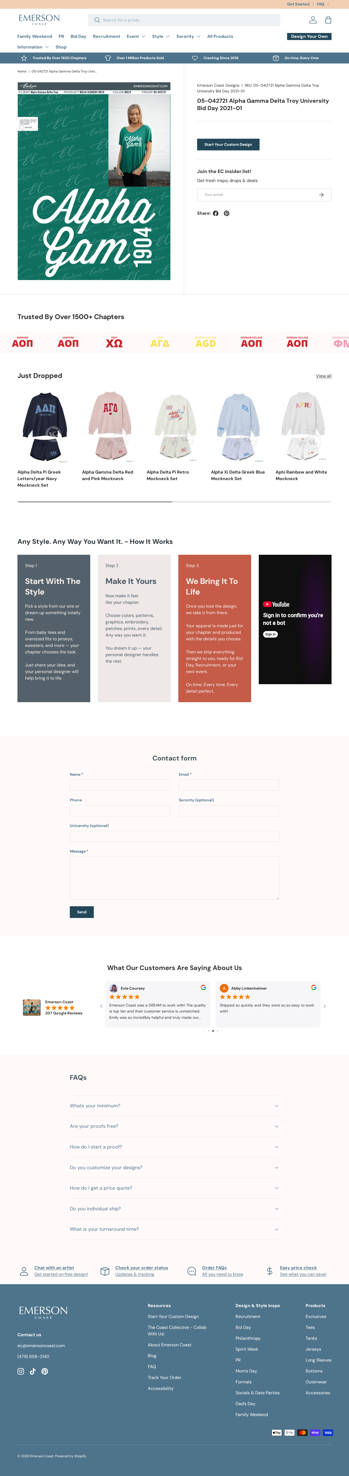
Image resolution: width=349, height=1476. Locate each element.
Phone (76, 800)
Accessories (318, 1393)
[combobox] (184, 20)
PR (61, 36)
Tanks (311, 1338)
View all (324, 376)
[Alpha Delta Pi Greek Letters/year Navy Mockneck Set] (45, 426)
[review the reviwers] (203, 988)
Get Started (298, 4)
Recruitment (106, 36)
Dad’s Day (245, 1404)
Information (30, 47)
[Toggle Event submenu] (143, 36)
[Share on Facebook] (215, 213)
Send (81, 912)
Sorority (185, 36)
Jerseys (313, 1349)
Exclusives (316, 1316)
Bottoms (314, 1371)
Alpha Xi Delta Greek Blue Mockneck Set (238, 475)
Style (157, 36)
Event (133, 36)
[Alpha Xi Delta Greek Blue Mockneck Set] (239, 426)
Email (184, 774)
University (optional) (89, 825)
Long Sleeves (319, 1360)
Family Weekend (34, 36)
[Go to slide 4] (208, 1031)
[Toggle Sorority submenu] (198, 36)
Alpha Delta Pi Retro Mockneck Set (168, 475)
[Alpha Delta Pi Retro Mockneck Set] (175, 426)
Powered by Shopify (70, 1456)
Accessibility (161, 1388)
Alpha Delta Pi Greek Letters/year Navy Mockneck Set (39, 478)
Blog (152, 1356)
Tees (310, 1327)
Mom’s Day (246, 1371)
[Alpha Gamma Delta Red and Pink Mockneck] (110, 426)
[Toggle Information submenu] (47, 47)
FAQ (320, 4)
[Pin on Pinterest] (226, 213)
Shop (61, 47)
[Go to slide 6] (217, 1031)
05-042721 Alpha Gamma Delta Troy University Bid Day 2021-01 (64, 71)
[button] (328, 20)
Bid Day (78, 36)
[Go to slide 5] (213, 1031)
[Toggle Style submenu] (167, 36)
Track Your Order (164, 1377)
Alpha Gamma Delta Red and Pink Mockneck (107, 475)
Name (75, 774)
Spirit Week (247, 1349)
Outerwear (316, 1382)
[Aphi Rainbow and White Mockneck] (304, 426)
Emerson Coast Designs (218, 85)
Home (21, 71)
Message (78, 851)
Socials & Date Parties (258, 1393)
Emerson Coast (42, 1456)
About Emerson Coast (169, 1345)
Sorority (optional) (196, 800)
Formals (244, 1382)
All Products (220, 36)
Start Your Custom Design (228, 144)
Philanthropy (248, 1338)
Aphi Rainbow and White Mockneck (301, 475)
